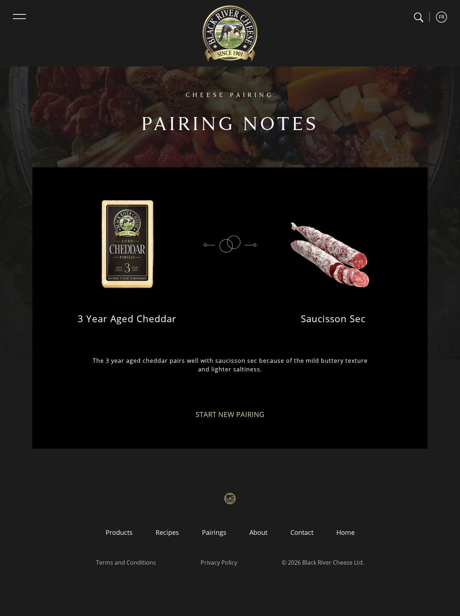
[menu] (19, 16)
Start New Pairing (230, 414)
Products (119, 532)
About (258, 532)
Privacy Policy (219, 562)
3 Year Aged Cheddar (127, 318)
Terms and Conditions (126, 562)
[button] (418, 17)
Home (345, 532)
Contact (301, 532)
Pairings (214, 532)
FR (442, 16)
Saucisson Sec (333, 318)
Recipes (167, 532)
